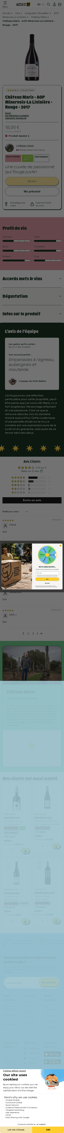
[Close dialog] (60, 546)
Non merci (47, 583)
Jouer (47, 579)
